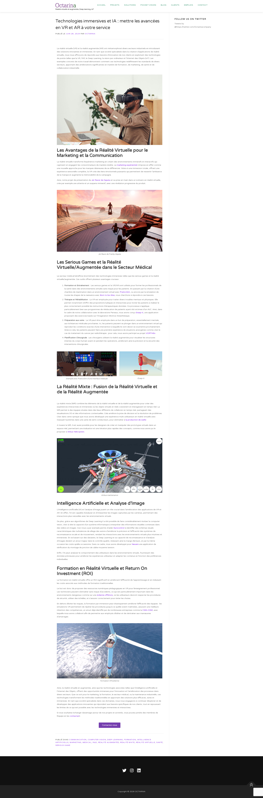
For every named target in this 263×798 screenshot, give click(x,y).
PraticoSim (125, 292)
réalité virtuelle (145, 742)
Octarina (90, 34)
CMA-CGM (147, 610)
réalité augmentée (108, 742)
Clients (175, 5)
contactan (74, 716)
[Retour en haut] (251, 785)
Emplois (188, 5)
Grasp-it (139, 312)
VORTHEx (150, 333)
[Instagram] (132, 770)
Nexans (135, 544)
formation (130, 740)
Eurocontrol (119, 528)
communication (78, 740)
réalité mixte (127, 742)
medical (87, 742)
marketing (75, 742)
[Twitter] (124, 770)
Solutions (130, 5)
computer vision (97, 740)
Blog (163, 5)
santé (159, 742)
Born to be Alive (107, 295)
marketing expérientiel (127, 165)
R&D (95, 742)
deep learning (115, 740)
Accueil (101, 5)
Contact (203, 5)
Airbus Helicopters (75, 432)
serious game (62, 745)
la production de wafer (136, 420)
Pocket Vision (148, 5)
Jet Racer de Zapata (101, 180)
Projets (114, 5)
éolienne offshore (105, 595)
